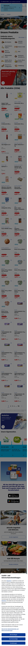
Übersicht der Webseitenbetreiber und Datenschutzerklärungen (10, 629)
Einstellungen (13, 643)
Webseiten (9, 581)
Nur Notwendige (13, 639)
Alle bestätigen (13, 635)
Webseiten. (4, 600)
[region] (13, 609)
